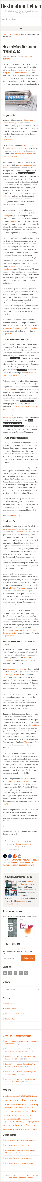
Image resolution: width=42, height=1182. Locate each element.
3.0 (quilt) (6, 1096)
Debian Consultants (18, 588)
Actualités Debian (31, 860)
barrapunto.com (12, 674)
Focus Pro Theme (23, 1176)
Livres (6, 1115)
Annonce (11, 1096)
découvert (9, 389)
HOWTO (6, 1111)
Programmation (7, 1122)
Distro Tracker (25, 1104)
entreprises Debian (13, 529)
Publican (35, 725)
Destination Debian (21, 6)
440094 (13, 334)
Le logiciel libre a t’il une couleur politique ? (21, 1140)
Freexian (21, 1107)
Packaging (14, 1119)
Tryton (14, 1129)
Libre (27, 862)
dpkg (21, 862)
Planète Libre (10, 1019)
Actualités (16, 860)
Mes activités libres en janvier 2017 (17, 1145)
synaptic (5, 1129)
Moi (32, 862)
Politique (22, 1119)
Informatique (15, 1111)
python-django (28, 1122)
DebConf (15, 1101)
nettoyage (6, 1119)
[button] (5, 856)
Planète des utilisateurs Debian (16, 1014)
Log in (30, 1178)
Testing (10, 1129)
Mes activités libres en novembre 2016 (19, 1163)
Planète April (10, 1003)
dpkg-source (7, 1107)
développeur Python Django (18, 781)
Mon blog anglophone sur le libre (18, 1035)
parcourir (21, 901)
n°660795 (16, 515)
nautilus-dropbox (30, 1116)
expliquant (7, 196)
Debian (15, 862)
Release (36, 1122)
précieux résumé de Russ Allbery (16, 213)
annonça (6, 216)
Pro (31, 1119)
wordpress (33, 1129)
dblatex (26, 742)
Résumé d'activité (26, 865)
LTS (11, 1115)
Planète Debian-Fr (11, 1009)
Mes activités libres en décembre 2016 (19, 1158)
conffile (35, 1096)
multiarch (7, 865)
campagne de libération (15, 669)
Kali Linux (25, 1111)
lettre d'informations (24, 949)
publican (19, 1122)
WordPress (23, 1178)
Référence (10, 1125)
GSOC (31, 1107)
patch (20, 403)
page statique (8, 636)
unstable (27, 1129)
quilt (15, 865)
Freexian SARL (22, 532)
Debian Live (14, 1104)
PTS (14, 1122)
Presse (27, 1119)
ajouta (13, 221)
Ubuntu (21, 1129)
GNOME (26, 1107)
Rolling (4, 1125)
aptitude (16, 1096)
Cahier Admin (26, 1095)
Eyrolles (15, 1107)
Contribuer (8, 1100)
